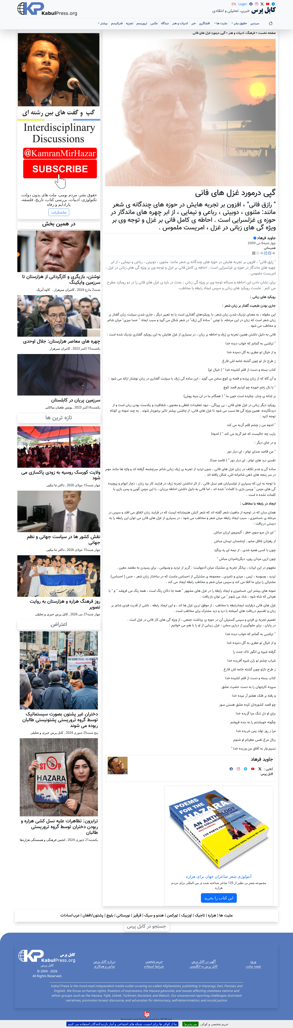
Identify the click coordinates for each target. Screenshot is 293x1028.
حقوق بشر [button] (240, 23)
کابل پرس (267, 774)
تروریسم (142, 23)
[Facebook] (269, 253)
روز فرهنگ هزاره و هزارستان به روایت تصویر (65, 604)
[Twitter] (260, 769)
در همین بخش (58, 224)
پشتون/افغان (93, 915)
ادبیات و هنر (180, 23)
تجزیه (129, 23)
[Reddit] (257, 253)
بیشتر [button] (103, 23)
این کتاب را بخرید (218, 898)
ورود (253, 961)
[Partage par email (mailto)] (273, 253)
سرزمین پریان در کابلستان (75, 400)
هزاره (212, 915)
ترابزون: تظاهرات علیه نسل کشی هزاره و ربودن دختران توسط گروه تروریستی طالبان (59, 827)
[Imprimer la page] (261, 253)
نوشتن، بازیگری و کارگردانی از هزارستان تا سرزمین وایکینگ (61, 279)
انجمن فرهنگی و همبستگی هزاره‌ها (42, 840)
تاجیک (200, 915)
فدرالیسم (117, 23)
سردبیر (254, 23)
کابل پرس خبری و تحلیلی (51, 614)
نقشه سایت (253, 966)
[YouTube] (252, 769)
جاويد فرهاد (266, 238)
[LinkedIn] (265, 253)
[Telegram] (245, 769)
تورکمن (172, 915)
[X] (253, 253)
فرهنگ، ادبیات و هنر (241, 33)
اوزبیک (186, 915)
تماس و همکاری (104, 966)
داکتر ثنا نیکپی (55, 485)
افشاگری (204, 23)
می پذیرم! (190, 1024)
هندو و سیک (154, 915)
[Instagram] (238, 769)
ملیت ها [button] (221, 23)
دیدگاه (165, 23)
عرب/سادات (70, 915)
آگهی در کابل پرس (204, 961)
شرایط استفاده (154, 966)
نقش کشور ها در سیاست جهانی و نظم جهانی (63, 540)
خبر (193, 23)
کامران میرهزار (64, 289)
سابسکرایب (59, 212)
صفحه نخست (267, 33)
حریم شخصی (154, 961)
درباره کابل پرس (104, 961)
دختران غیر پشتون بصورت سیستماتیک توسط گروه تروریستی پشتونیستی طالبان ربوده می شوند (60, 720)
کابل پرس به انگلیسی (204, 966)
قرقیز (137, 915)
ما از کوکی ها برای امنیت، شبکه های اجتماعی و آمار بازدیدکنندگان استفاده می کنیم (122, 1024)
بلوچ (109, 915)
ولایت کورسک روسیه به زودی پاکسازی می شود (60, 475)
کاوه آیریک (43, 289)
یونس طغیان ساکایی (58, 407)
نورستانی (123, 915)
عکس (154, 23)
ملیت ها (226, 915)
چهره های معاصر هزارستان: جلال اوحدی (61, 341)
